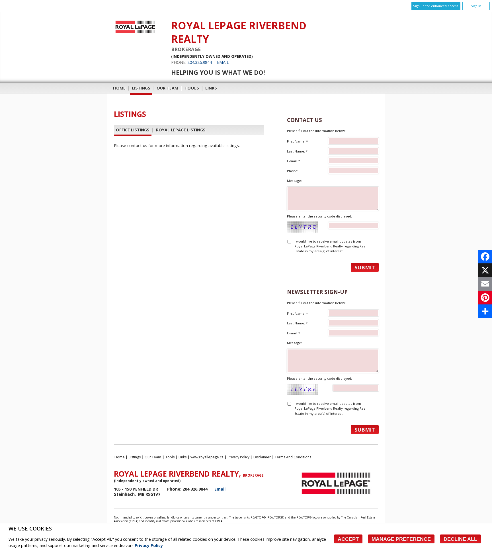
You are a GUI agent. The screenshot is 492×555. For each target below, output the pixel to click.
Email (223, 62)
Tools (191, 88)
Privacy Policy (149, 545)
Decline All (460, 539)
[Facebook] (485, 256)
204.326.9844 (199, 62)
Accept (348, 539)
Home (119, 88)
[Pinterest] (485, 297)
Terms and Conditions (293, 457)
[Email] (485, 284)
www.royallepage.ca (207, 457)
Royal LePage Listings (181, 130)
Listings (141, 88)
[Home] (135, 33)
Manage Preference (401, 539)
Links (211, 88)
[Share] (485, 311)
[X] (485, 270)
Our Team (167, 88)
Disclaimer (262, 457)
